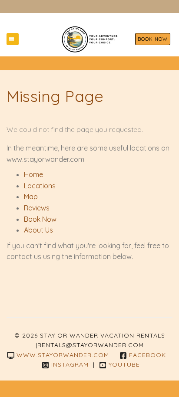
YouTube (124, 364)
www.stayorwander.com (63, 355)
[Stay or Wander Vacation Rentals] (90, 39)
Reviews (37, 207)
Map (31, 196)
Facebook (147, 355)
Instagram (70, 364)
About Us (38, 230)
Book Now (153, 39)
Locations (40, 185)
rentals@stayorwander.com (90, 345)
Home (33, 174)
